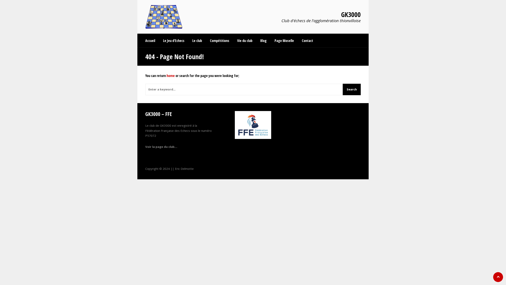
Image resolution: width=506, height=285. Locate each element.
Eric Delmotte (184, 169)
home (171, 75)
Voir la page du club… (161, 147)
